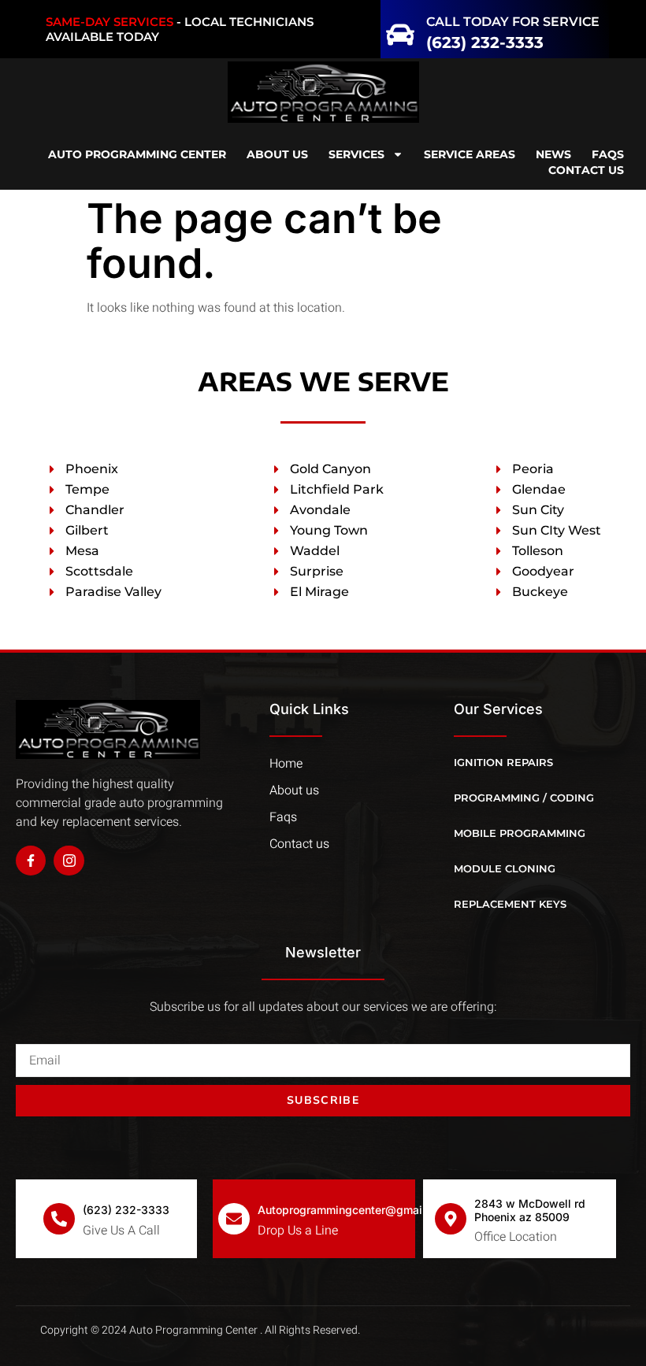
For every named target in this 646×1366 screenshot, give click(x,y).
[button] (64, 29)
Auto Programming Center (137, 154)
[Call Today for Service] (400, 29)
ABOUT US (277, 154)
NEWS (553, 154)
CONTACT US (586, 170)
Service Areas (469, 154)
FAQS (608, 154)
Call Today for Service (513, 21)
